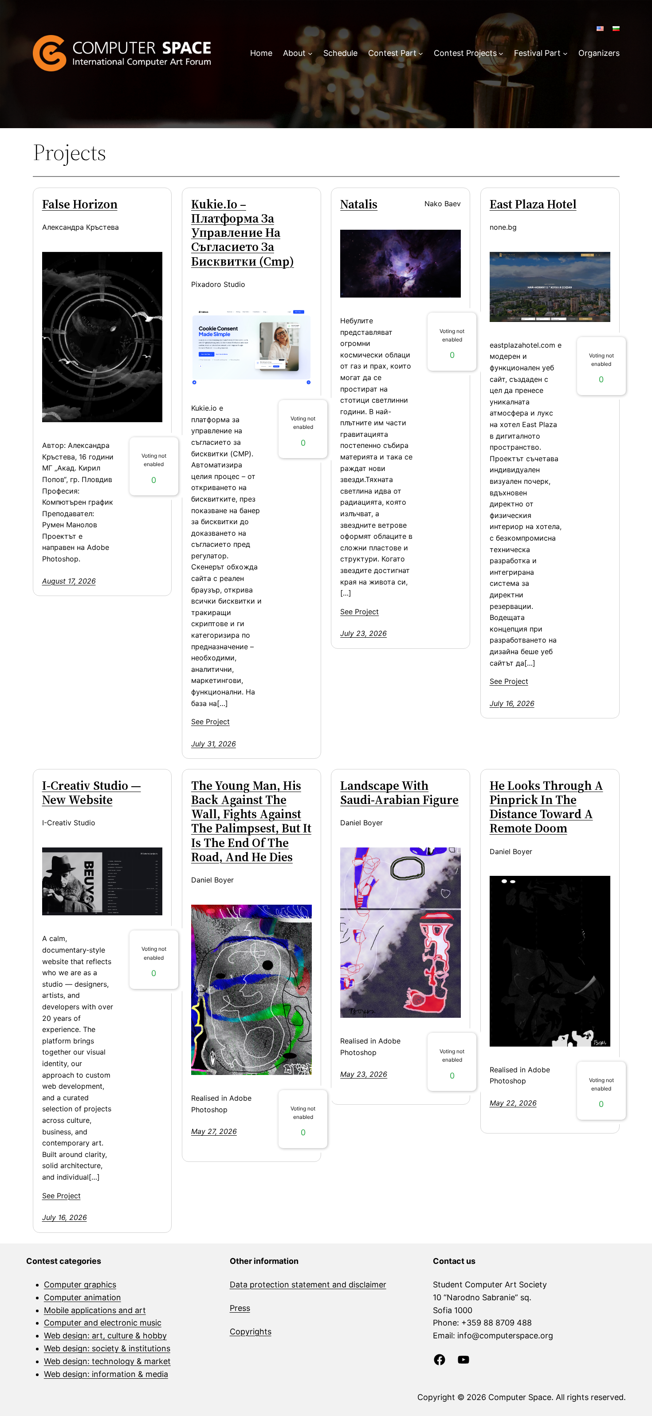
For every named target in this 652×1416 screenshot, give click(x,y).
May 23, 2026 (363, 1074)
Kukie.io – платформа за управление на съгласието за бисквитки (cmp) (242, 232)
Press (240, 1308)
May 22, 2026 (513, 1102)
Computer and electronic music (102, 1322)
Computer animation (82, 1297)
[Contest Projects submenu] (501, 53)
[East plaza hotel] (550, 287)
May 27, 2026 (214, 1131)
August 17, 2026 (69, 581)
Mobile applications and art (95, 1310)
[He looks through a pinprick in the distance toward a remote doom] (550, 961)
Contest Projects (465, 53)
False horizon (80, 204)
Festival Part (537, 53)
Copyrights (250, 1331)
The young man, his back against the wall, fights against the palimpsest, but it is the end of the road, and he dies (251, 821)
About (294, 53)
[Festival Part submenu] (565, 53)
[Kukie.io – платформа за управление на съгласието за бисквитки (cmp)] (251, 347)
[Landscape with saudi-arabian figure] (400, 932)
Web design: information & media (106, 1374)
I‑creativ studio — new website (91, 792)
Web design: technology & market (107, 1361)
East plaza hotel (533, 204)
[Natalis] (400, 264)
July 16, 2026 (512, 703)
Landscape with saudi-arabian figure (399, 792)
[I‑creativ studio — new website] (102, 881)
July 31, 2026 (213, 743)
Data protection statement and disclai (301, 1284)
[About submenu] (310, 53)
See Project (210, 721)
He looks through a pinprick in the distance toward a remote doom (546, 806)
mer (379, 1284)
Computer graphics (80, 1284)
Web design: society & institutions (107, 1348)
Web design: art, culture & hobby (105, 1335)
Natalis (358, 204)
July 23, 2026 (363, 633)
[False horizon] (102, 337)
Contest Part (392, 53)
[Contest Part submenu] (420, 53)
